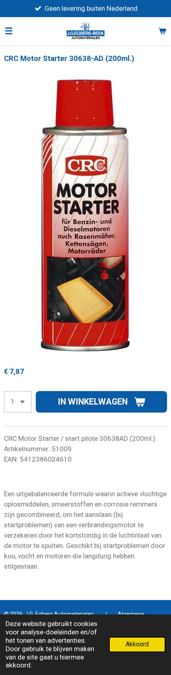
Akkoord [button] (137, 644)
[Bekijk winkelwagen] (162, 31)
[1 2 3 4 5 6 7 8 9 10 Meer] (17, 402)
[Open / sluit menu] (8, 31)
